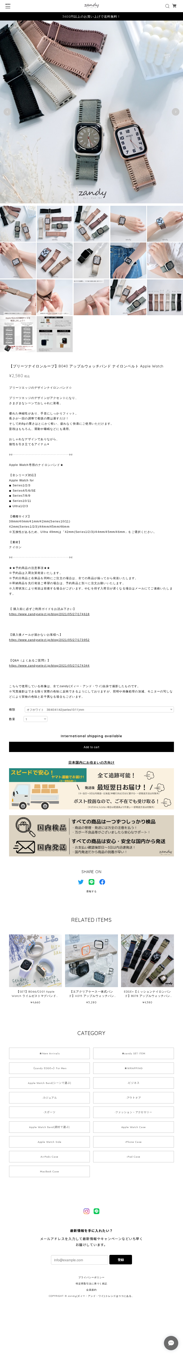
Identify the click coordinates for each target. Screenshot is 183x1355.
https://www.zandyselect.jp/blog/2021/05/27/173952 (49, 640)
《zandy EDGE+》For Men (49, 1068)
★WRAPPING (133, 1068)
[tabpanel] (91, 111)
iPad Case (133, 1157)
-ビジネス (133, 1083)
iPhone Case (133, 1142)
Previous (7, 112)
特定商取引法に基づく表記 (91, 1283)
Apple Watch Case (133, 1127)
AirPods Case (49, 1157)
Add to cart (91, 747)
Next (175, 112)
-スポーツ (49, 1112)
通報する (91, 891)
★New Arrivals (49, 1053)
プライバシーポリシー (91, 1277)
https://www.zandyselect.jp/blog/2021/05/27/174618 (49, 614)
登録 (121, 1259)
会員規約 (91, 1289)
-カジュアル (49, 1098)
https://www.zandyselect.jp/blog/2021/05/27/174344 (49, 665)
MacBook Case (49, 1171)
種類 (12, 709)
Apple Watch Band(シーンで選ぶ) (49, 1083)
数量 (12, 719)
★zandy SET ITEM (133, 1053)
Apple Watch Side (49, 1142)
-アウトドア (133, 1098)
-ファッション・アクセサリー (133, 1112)
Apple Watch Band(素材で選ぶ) (49, 1127)
